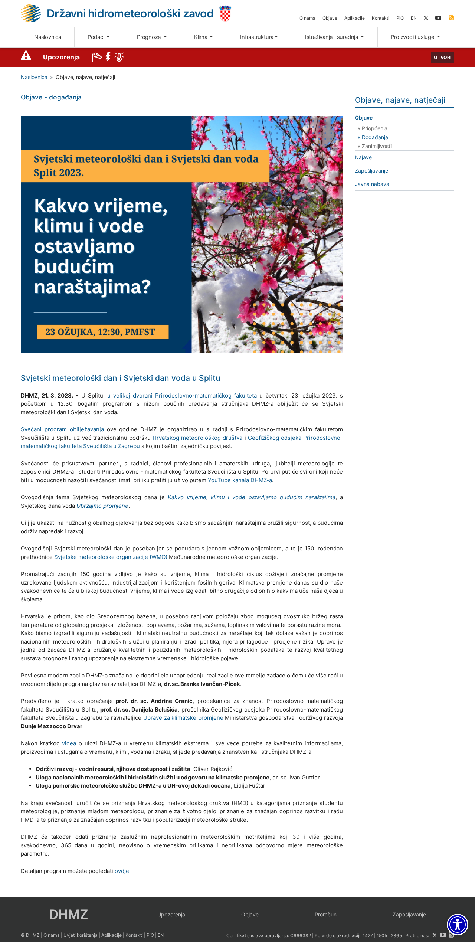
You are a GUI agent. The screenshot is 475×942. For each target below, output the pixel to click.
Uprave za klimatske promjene (183, 717)
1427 (368, 935)
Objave (329, 18)
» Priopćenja (372, 128)
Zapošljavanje (371, 170)
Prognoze (150, 37)
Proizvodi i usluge (413, 37)
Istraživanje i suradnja (332, 37)
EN (414, 18)
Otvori (442, 57)
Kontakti (380, 18)
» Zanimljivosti (374, 146)
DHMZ (68, 914)
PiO (400, 18)
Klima (201, 37)
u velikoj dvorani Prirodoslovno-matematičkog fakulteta (182, 395)
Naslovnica (47, 37)
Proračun (326, 914)
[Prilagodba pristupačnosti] (457, 924)
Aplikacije (354, 18)
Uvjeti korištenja (80, 935)
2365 (396, 935)
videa (69, 743)
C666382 (300, 935)
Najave (363, 157)
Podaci (96, 37)
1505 (382, 935)
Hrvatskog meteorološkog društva (197, 437)
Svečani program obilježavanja (62, 429)
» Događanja (372, 137)
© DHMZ (30, 935)
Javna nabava (372, 184)
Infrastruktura (256, 37)
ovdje (122, 870)
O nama (307, 18)
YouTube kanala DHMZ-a (240, 480)
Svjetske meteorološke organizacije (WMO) (110, 556)
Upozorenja (61, 57)
